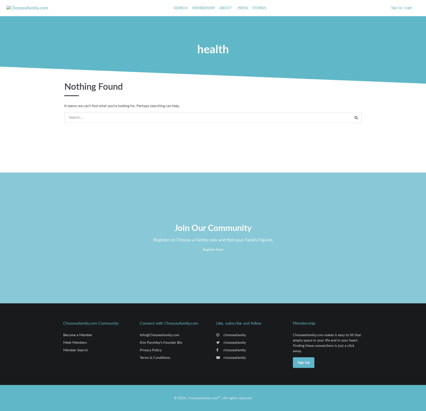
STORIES (259, 8)
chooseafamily (234, 335)
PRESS (243, 8)
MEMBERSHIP (203, 8)
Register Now (213, 249)
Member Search (75, 350)
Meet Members (75, 342)
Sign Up (304, 362)
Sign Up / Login (401, 8)
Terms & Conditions (155, 357)
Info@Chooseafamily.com (159, 335)
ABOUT (225, 8)
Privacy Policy (151, 350)
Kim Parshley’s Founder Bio (161, 342)
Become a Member (77, 335)
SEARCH (180, 8)
